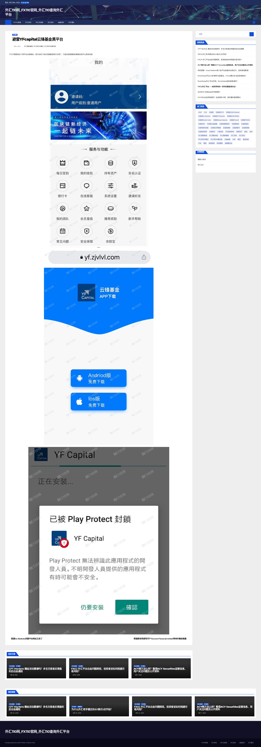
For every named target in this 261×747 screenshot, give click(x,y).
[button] (250, 22)
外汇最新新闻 (202, 135)
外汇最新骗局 (28, 46)
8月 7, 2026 (202, 713)
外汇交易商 (39, 22)
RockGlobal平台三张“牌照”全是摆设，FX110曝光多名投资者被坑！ (222, 76)
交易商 (211, 112)
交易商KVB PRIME (233, 116)
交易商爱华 (236, 128)
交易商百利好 (202, 131)
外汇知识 (51, 22)
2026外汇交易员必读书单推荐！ (209, 92)
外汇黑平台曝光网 (50, 46)
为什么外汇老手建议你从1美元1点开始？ (213, 54)
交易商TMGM (245, 120)
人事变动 (220, 131)
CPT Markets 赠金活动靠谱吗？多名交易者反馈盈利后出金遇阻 (35, 670)
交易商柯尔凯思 (203, 128)
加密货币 (239, 131)
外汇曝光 (71, 22)
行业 (199, 143)
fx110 (33, 742)
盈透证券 (246, 139)
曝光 (239, 139)
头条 (234, 139)
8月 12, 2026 (140, 713)
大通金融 (227, 139)
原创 (245, 131)
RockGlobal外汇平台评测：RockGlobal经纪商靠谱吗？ (218, 81)
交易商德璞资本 (224, 124)
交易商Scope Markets (220, 120)
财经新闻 (212, 143)
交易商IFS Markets (219, 116)
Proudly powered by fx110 (13, 742)
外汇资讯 (28, 22)
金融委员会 (228, 143)
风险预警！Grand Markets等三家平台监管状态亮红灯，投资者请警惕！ (224, 70)
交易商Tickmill (234, 120)
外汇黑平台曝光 (39, 46)
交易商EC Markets (204, 116)
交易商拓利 (235, 124)
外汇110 (201, 165)
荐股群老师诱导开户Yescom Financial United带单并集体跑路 (160, 639)
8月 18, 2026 (14, 713)
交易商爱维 (245, 128)
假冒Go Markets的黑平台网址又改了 (26, 639)
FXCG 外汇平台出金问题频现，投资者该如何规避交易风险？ (97, 670)
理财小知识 (202, 159)
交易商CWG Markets (232, 112)
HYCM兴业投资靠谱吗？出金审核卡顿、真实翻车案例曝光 (219, 97)
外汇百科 (234, 135)
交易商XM (201, 124)
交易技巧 (212, 131)
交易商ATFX (220, 112)
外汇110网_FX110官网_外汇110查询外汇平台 (37, 731)
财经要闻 (220, 143)
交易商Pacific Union (204, 120)
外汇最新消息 (213, 135)
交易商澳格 (226, 128)
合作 (251, 131)
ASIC (200, 112)
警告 (205, 143)
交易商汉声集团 (216, 128)
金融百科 (61, 22)
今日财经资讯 (229, 131)
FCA (205, 112)
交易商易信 (244, 124)
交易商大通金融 (212, 124)
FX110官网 (17, 22)
